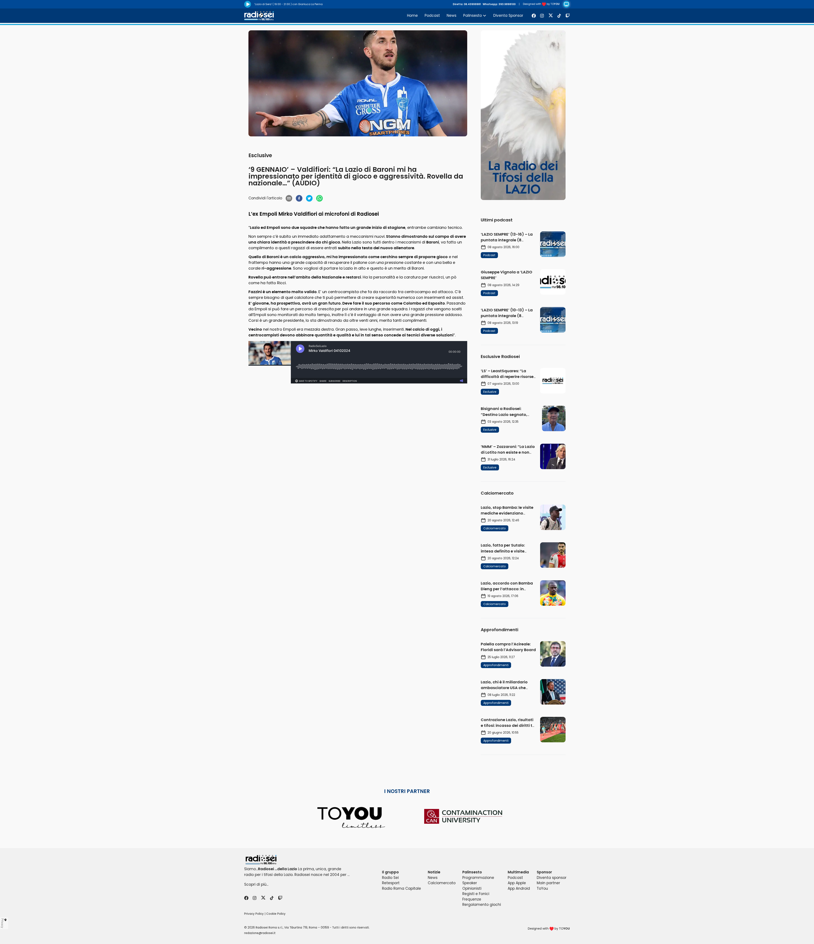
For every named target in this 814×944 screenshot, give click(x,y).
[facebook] (299, 198)
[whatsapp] (319, 198)
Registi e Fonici (475, 893)
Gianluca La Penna (310, 4)
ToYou (542, 888)
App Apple (517, 882)
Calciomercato (442, 882)
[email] (289, 198)
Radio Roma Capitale (401, 888)
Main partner (548, 882)
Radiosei (368, 213)
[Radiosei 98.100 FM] (407, 859)
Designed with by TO (541, 4)
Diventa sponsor (551, 877)
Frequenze (471, 899)
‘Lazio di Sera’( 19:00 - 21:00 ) (273, 4)
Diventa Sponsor (508, 15)
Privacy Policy (254, 914)
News (451, 15)
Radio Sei (390, 877)
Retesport (391, 882)
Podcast (432, 15)
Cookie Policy (276, 914)
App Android (519, 888)
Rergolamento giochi (481, 904)
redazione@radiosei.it (260, 933)
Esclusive (260, 155)
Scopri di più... (256, 884)
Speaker (469, 882)
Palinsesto (472, 15)
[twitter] (309, 198)
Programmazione (478, 877)
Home (412, 15)
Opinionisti (471, 888)
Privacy (2, 923)
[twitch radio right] (523, 115)
